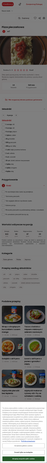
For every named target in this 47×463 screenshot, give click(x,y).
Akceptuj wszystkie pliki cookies (23, 459)
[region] (23, 432)
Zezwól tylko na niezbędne (23, 452)
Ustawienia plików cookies (23, 446)
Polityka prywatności (28, 441)
